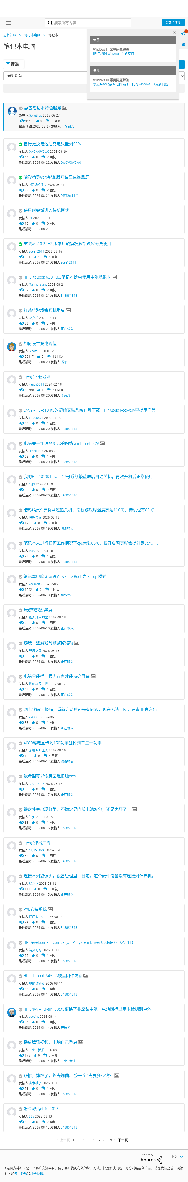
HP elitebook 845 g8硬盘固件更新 (53, 975)
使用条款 (20, 1173)
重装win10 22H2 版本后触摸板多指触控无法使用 (67, 243)
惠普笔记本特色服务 (42, 108)
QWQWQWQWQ (71, 162)
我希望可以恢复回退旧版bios (50, 776)
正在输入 (67, 126)
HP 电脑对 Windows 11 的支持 (113, 53)
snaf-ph (66, 595)
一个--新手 (68, 1061)
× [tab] (174, 32)
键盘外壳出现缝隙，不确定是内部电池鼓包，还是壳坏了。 (77, 809)
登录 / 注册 (173, 22)
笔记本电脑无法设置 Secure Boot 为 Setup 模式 (65, 576)
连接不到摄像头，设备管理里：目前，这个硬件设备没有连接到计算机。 (90, 876)
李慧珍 (65, 395)
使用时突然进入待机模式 (46, 210)
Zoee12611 (68, 262)
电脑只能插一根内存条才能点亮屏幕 (57, 676)
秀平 (64, 362)
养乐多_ (66, 1027)
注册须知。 (38, 1173)
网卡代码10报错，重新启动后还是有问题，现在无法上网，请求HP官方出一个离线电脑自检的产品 (92, 709)
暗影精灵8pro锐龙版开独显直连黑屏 (56, 177)
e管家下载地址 (37, 376)
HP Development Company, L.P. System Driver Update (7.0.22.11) (78, 942)
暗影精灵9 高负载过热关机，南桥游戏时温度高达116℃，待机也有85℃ (89, 510)
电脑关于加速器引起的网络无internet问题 (61, 443)
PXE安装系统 (35, 909)
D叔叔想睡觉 (70, 196)
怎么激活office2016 (41, 1108)
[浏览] (7, 23)
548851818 (69, 295)
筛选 (15, 64)
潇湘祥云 (67, 528)
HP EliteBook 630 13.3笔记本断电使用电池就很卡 (67, 277)
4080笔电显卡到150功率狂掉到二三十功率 (63, 742)
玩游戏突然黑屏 (38, 609)
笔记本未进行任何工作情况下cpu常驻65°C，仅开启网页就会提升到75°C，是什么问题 (92, 543)
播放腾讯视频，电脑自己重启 (50, 1042)
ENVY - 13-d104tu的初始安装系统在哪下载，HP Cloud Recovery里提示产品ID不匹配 (92, 410)
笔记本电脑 (32, 35)
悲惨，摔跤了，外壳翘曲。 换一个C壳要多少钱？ (68, 1075)
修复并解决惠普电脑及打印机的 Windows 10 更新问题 (130, 84)
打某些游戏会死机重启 (44, 310)
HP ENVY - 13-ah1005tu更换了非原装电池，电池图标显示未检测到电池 (87, 1009)
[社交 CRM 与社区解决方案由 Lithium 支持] (151, 1158)
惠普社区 (9, 35)
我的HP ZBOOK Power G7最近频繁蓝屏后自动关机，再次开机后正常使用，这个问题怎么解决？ (92, 476)
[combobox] (88, 22)
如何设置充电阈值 (40, 343)
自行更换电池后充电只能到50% (52, 143)
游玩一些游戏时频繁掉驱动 (48, 643)
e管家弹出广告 (37, 842)
